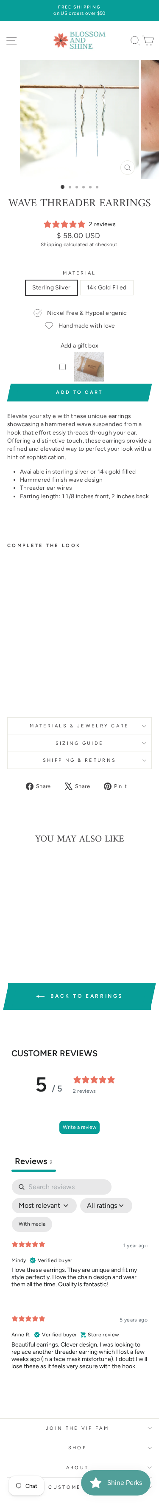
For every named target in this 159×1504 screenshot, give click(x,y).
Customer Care (77, 1487)
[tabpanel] (79, 1281)
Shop (77, 1448)
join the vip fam (77, 1428)
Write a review (79, 1127)
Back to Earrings (85, 996)
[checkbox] (32, 1224)
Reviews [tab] (34, 1161)
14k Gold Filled (107, 287)
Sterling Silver (51, 287)
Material (79, 273)
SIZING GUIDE (80, 743)
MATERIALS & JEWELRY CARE (79, 726)
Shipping (51, 244)
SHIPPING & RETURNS (80, 760)
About (77, 1467)
